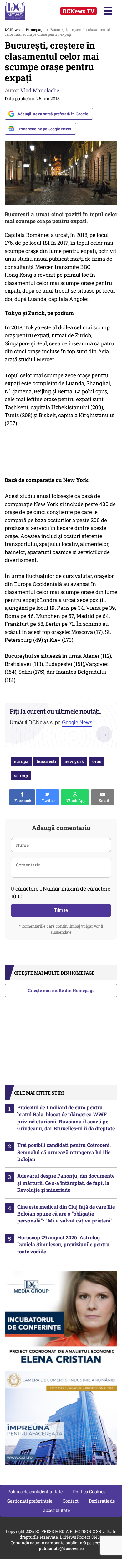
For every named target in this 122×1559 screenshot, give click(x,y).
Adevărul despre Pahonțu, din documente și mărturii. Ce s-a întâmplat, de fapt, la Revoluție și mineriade (65, 1182)
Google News (77, 722)
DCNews (21, 11)
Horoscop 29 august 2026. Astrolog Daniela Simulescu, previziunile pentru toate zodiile (63, 1244)
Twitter (47, 800)
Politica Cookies (89, 1491)
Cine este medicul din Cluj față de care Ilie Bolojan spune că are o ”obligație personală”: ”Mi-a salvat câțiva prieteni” (66, 1213)
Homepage (35, 29)
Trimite (61, 910)
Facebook (22, 800)
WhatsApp (74, 800)
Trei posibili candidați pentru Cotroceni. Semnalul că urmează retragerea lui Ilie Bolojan (64, 1152)
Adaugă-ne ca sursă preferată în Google (53, 113)
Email (103, 800)
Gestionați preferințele (29, 1501)
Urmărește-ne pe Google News (44, 128)
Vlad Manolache (39, 90)
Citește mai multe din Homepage (61, 990)
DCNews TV (78, 11)
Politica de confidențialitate (35, 1491)
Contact (71, 1501)
